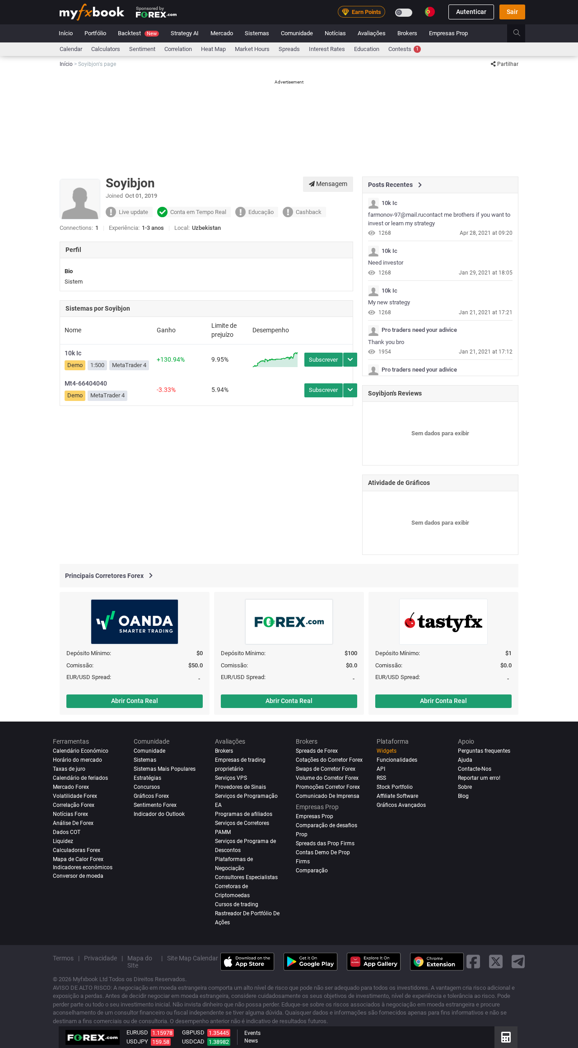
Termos (63, 957)
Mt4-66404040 (86, 383)
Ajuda (465, 760)
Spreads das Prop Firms (325, 843)
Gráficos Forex (151, 796)
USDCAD (193, 1041)
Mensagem (331, 183)
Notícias (335, 33)
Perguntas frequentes (484, 751)
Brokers (407, 33)
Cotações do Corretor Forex (329, 760)
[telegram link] (518, 961)
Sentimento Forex (155, 805)
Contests (403, 49)
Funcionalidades (397, 760)
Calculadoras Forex (76, 850)
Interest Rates (327, 49)
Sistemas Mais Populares (165, 769)
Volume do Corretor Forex (327, 778)
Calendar (71, 49)
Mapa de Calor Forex (78, 859)
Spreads (289, 49)
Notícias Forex (70, 814)
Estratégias (147, 778)
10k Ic (73, 353)
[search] (521, 33)
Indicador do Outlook (159, 814)
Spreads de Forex (317, 751)
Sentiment (142, 49)
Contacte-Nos (474, 769)
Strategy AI (185, 33)
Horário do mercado (77, 760)
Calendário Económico (80, 751)
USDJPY (137, 1041)
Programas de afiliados (243, 814)
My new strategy (389, 302)
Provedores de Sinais (240, 787)
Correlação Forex (73, 805)
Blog (463, 796)
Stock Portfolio (395, 787)
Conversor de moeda (78, 876)
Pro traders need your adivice (419, 330)
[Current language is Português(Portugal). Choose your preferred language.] (430, 11)
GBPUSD (193, 1032)
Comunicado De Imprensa (327, 796)
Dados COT (66, 832)
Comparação (312, 870)
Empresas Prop (448, 33)
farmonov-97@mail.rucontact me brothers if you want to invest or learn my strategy (439, 219)
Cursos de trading (236, 904)
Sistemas (257, 33)
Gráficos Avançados (401, 805)
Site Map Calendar (192, 957)
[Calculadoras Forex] (505, 1037)
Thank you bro (386, 342)
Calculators (105, 49)
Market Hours (252, 49)
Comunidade (297, 33)
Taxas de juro (69, 769)
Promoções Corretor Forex (328, 787)
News (251, 1041)
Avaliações (372, 33)
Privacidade (100, 957)
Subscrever (323, 359)
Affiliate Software (397, 796)
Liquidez (63, 841)
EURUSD (137, 1032)
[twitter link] (496, 961)
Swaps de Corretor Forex (325, 769)
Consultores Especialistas (246, 877)
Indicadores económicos (82, 867)
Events (252, 1033)
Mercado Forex (71, 787)
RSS (381, 778)
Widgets (386, 751)
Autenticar (471, 12)
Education (366, 49)
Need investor (385, 262)
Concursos (147, 787)
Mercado (221, 33)
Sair (512, 12)
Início (66, 33)
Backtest (137, 33)
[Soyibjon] (373, 203)
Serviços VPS (231, 778)
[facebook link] (473, 961)
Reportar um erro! (479, 778)
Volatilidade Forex (75, 796)
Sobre (465, 787)
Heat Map (213, 49)
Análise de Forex (73, 823)
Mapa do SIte (139, 961)
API (381, 769)
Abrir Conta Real (134, 700)
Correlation (178, 49)
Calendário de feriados (80, 778)
